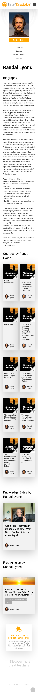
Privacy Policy (14, 685)
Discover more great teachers (19, 663)
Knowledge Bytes (19, 54)
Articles (19, 58)
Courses (19, 51)
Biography (19, 47)
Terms (26, 685)
